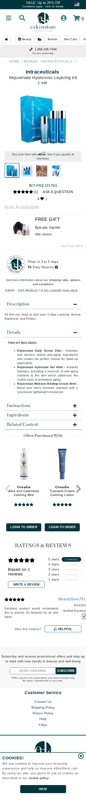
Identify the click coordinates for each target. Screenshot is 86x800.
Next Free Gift (71, 246)
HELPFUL (64, 629)
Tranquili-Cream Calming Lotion (62, 491)
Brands (52, 39)
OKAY (43, 789)
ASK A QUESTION (58, 192)
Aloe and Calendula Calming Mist (23, 491)
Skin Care (70, 39)
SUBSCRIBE (66, 670)
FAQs (43, 725)
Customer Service (43, 692)
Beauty (26, 39)
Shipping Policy (43, 707)
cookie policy (39, 778)
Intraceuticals (42, 72)
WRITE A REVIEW (26, 584)
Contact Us (43, 701)
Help (43, 719)
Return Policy (43, 713)
